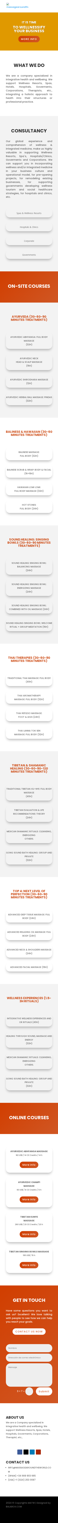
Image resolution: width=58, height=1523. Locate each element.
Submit (44, 1391)
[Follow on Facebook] (19, 1452)
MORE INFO (29, 39)
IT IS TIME (29, 22)
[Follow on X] (26, 1452)
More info (29, 1165)
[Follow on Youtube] (38, 1452)
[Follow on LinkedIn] (32, 1452)
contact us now (29, 1331)
